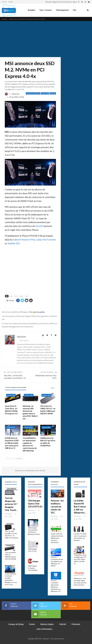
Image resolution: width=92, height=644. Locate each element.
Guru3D (39, 226)
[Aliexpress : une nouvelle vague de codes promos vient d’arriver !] (79, 573)
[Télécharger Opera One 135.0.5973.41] (34, 493)
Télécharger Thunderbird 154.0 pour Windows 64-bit (34, 531)
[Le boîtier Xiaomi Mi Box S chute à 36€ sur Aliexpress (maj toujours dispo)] (80, 493)
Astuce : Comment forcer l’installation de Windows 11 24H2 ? (57, 561)
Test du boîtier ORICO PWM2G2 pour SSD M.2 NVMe (10, 555)
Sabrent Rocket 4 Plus (24, 239)
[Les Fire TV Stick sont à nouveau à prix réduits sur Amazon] (79, 529)
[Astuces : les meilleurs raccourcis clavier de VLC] (57, 493)
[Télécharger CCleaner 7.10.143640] (33, 561)
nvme (21, 296)
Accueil (4, 2)
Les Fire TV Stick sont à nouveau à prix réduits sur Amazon (80, 537)
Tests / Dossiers (45, 10)
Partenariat (76, 624)
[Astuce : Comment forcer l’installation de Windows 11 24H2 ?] (56, 552)
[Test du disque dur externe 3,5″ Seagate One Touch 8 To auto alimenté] (11, 491)
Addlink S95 (14, 243)
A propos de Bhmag (16, 624)
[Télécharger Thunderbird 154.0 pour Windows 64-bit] (33, 523)
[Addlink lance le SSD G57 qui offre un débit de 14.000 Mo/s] (48, 430)
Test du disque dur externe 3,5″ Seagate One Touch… (11, 504)
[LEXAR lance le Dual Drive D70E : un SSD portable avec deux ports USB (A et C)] (12, 430)
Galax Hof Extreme (46, 239)
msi (16, 296)
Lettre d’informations (44, 629)
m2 (11, 296)
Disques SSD (45, 93)
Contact (10, 2)
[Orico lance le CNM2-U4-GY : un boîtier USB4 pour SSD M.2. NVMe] (48, 398)
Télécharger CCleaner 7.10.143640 (32, 568)
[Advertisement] (46, 39)
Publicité (62, 624)
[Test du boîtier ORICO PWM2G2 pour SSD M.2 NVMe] (10, 547)
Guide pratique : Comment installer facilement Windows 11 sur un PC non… (11, 579)
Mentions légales (47, 624)
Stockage (52, 93)
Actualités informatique (33, 93)
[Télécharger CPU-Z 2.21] (33, 544)
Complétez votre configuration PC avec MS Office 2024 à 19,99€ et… (80, 559)
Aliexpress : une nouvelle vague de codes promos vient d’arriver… (80, 581)
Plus (74, 10)
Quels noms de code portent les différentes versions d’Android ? (57, 538)
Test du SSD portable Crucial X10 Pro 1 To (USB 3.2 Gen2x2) (11, 534)
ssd (27, 296)
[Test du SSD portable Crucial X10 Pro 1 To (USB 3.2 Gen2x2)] (10, 526)
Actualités (31, 10)
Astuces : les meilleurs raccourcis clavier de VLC (57, 506)
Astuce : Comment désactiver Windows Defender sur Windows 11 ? (56, 585)
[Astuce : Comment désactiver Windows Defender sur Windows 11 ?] (56, 575)
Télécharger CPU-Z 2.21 (32, 550)
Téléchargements (62, 10)
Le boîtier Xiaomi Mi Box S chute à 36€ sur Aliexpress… (80, 506)
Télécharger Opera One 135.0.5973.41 (35, 503)
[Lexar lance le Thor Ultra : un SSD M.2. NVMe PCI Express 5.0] (12, 398)
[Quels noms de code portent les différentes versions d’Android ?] (56, 529)
